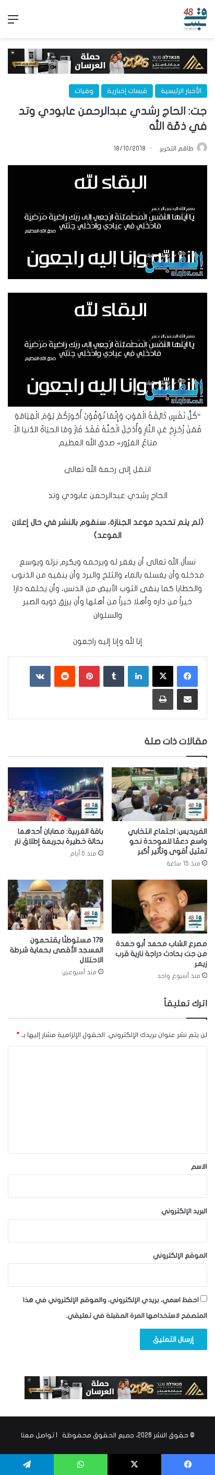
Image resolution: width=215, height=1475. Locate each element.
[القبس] (195, 19)
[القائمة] (13, 23)
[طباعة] (162, 699)
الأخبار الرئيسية (181, 91)
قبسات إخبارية (127, 91)
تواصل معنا (37, 1435)
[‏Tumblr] (113, 676)
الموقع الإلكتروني (180, 1255)
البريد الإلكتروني (184, 1211)
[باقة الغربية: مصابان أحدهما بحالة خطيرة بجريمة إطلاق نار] (55, 794)
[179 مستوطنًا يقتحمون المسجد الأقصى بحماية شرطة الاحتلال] (55, 905)
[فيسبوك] (187, 676)
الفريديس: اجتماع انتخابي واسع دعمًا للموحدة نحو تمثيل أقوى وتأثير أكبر (167, 841)
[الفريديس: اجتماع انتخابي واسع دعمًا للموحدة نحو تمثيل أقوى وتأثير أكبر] (159, 794)
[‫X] (162, 676)
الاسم (199, 1166)
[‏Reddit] (64, 676)
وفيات (84, 91)
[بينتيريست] (89, 676)
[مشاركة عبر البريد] (187, 699)
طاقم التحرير (177, 148)
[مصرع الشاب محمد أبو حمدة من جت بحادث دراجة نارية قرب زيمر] (159, 907)
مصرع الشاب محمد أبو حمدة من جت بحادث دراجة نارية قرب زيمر (161, 953)
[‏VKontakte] (40, 676)
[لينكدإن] (138, 676)
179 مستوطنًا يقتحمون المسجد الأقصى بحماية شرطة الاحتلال (56, 950)
